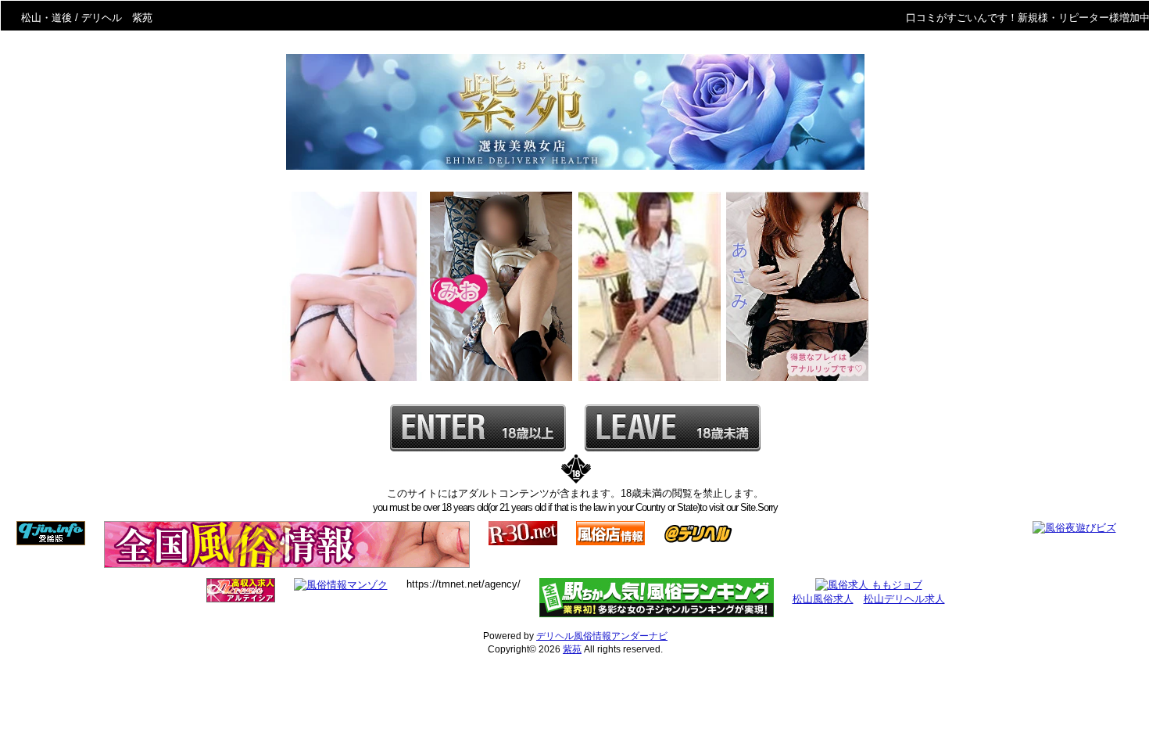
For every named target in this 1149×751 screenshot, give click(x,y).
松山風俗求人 (823, 599)
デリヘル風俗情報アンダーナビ (602, 636)
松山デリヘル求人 (904, 599)
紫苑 (572, 649)
